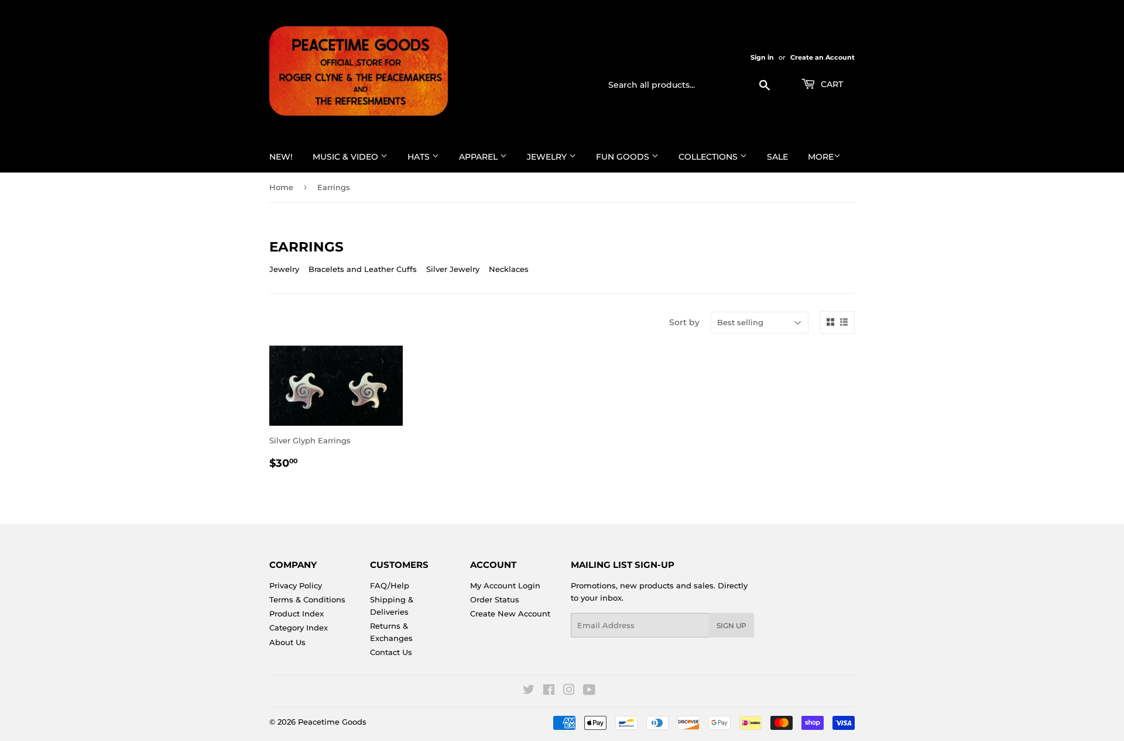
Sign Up (731, 625)
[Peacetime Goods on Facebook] (549, 691)
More (821, 156)
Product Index (296, 613)
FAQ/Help (389, 585)
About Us (287, 642)
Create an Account (822, 57)
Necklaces (509, 269)
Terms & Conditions (307, 599)
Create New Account (510, 613)
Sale (777, 156)
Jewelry (548, 156)
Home (281, 187)
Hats (419, 156)
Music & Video (347, 156)
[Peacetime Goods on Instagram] (569, 691)
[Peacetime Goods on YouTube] (589, 691)
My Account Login (505, 585)
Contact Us (391, 652)
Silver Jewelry (452, 269)
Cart (830, 84)
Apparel (479, 156)
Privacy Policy (295, 585)
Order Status (494, 599)
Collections (709, 156)
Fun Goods (624, 156)
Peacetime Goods (332, 721)
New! (281, 156)
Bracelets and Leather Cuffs (363, 269)
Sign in (762, 57)
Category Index (298, 627)
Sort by (684, 322)
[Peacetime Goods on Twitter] (528, 691)
